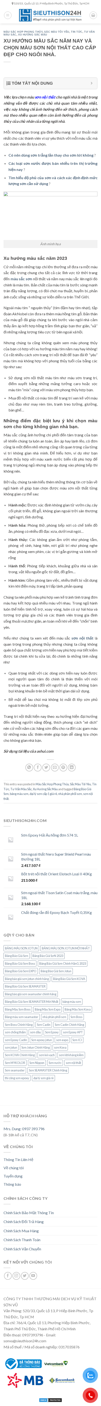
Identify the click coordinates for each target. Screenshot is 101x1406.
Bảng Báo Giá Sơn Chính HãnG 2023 (62, 963)
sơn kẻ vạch (47, 1055)
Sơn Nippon (36, 1063)
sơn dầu (35, 1032)
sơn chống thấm (15, 1032)
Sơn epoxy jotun (41, 1040)
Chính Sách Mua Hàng (21, 1230)
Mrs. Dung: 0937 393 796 (24, 1128)
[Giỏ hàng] (93, 15)
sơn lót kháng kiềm (71, 1055)
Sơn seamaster (15, 1070)
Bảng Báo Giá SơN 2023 (47, 956)
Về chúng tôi (14, 1167)
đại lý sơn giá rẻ (43, 1078)
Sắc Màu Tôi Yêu (56, 31)
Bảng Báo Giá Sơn (16, 956)
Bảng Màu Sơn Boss (18, 1009)
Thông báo (12, 1184)
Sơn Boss (76, 1017)
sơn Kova (60, 1047)
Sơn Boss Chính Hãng (19, 1025)
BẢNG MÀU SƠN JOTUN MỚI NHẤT (66, 948)
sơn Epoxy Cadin (16, 1040)
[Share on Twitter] (46, 767)
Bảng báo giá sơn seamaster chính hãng (30, 994)
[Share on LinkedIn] (72, 767)
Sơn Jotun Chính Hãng (35, 1047)
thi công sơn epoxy (17, 1078)
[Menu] (8, 15)
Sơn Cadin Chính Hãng (69, 1025)
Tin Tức (76, 31)
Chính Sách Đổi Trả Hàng (24, 1221)
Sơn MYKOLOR (15, 1063)
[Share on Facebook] (38, 767)
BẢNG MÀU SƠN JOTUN (21, 948)
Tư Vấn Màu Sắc (21, 789)
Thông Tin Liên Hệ (18, 1159)
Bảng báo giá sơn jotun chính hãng (27, 979)
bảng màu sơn (19, 794)
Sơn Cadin (43, 1025)
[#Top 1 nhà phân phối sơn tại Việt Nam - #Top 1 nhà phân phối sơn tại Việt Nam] (50, 15)
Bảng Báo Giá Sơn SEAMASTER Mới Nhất (31, 1001)
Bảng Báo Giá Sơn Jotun (56, 971)
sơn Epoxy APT (73, 1032)
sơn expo (62, 1040)
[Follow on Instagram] (16, 1276)
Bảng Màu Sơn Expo (47, 1009)
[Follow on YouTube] (33, 1276)
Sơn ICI (77, 1040)
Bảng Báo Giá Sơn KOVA (69, 979)
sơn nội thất (73, 1063)
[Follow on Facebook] (8, 1276)
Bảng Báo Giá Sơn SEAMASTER (25, 986)
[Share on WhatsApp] (29, 767)
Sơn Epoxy (52, 1032)
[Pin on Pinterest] (63, 767)
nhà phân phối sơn (70, 794)
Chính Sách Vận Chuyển (22, 1249)
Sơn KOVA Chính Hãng (20, 1055)
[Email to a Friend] (55, 767)
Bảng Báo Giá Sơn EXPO (20, 971)
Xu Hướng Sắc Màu (32, 34)
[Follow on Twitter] (25, 1276)
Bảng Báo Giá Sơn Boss (20, 963)
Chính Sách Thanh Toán (22, 1239)
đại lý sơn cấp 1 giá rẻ (43, 794)
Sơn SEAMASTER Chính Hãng (48, 1070)
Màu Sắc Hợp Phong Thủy (23, 31)
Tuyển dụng (13, 1176)
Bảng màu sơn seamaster (21, 1017)
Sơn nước (55, 1063)
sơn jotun (11, 1047)
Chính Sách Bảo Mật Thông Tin (29, 1212)
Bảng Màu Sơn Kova (78, 1009)
